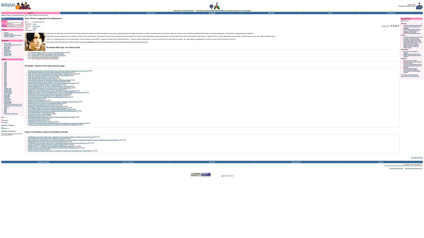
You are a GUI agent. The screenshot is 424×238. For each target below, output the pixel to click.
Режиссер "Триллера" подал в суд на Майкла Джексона (45, 103)
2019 (5, 70)
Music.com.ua (36, 26)
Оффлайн (271, 13)
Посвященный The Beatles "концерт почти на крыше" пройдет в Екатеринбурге (53, 101)
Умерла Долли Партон (414, 33)
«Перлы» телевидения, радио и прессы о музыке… (13, 35)
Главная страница (43, 162)
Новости (30, 13)
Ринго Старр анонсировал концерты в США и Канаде (45, 85)
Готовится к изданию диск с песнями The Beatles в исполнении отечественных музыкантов (56, 123)
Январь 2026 (7, 55)
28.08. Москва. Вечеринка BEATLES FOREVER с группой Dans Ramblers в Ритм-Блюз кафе (223, 10)
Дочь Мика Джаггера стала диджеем (39, 112)
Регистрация (401, 6)
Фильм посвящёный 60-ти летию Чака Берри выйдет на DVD (51, 52)
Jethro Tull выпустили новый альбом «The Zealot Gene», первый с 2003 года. (52, 74)
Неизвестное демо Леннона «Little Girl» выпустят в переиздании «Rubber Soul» (53, 148)
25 (11, 46)
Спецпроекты (391, 13)
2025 (5, 62)
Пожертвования (296, 162)
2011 (5, 80)
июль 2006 (7, 95)
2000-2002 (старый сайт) (11, 113)
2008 (5, 84)
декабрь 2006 (8, 88)
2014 (5, 76)
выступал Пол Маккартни (87, 42)
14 (21, 44)
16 (6, 105)
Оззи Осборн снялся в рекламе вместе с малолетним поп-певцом (48, 97)
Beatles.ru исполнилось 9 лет (37, 100)
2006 (5, 87)
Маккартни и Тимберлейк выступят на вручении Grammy (45, 106)
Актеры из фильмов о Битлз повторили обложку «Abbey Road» (47, 144)
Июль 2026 (7, 47)
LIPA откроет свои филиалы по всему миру (45, 57)
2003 (5, 111)
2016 (5, 74)
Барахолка (212, 13)
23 (8, 46)
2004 (5, 109)
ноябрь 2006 (7, 89)
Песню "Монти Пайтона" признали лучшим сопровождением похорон (50, 109)
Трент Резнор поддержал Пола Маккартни (45, 58)
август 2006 (7, 93)
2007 (5, 85)
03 (6, 44)
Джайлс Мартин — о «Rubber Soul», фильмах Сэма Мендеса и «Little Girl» (51, 146)
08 (13, 44)
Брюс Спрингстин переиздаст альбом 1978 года (43, 105)
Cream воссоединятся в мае (37, 120)
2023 (5, 64)
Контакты (212, 162)
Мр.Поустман (151, 13)
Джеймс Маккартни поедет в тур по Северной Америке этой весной (49, 86)
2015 (5, 75)
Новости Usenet (8, 33)
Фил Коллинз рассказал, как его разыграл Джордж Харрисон (47, 81)
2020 (5, 68)
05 (8, 44)
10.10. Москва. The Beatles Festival (183, 10)
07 (11, 44)
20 (13, 105)
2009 (5, 83)
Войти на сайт (411, 4)
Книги (90, 13)
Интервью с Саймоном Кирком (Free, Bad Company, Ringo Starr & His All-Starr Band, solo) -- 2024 (412, 41)
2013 (5, 78)
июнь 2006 (7, 96)
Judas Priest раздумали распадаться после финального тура (47, 95)
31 (8, 107)
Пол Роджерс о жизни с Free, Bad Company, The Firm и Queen (412, 37)
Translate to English (417, 157)
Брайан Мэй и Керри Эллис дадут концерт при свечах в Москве (48, 94)
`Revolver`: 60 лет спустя (36, 149)
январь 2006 (7, 103)
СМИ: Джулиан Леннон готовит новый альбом (42, 78)
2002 (5, 112)
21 (14, 105)
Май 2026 (6, 50)
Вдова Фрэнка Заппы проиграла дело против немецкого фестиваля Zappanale (52, 111)
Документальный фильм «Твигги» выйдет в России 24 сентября (412, 27)
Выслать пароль (410, 6)
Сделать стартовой (128, 162)
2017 (5, 72)
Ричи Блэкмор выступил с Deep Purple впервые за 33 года (46, 138)
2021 (5, 67)
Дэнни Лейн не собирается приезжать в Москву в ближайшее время (49, 80)
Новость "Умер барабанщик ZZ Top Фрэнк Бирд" (412, 61)
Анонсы (6, 32)
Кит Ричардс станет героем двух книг (39, 114)
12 (18, 44)
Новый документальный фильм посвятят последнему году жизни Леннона (51, 83)
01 (4, 104)
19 (6, 46)
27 (21, 105)
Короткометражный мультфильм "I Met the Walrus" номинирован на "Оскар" (51, 117)
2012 (5, 79)
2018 (5, 71)
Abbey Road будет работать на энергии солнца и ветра (45, 89)
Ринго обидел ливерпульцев (37, 118)
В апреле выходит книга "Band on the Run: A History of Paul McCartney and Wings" (53, 125)
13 (19, 44)
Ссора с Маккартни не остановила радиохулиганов (48, 54)
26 (19, 105)
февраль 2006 (8, 101)
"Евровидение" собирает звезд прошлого (41, 122)
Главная (3, 15)
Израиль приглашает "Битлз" (37, 115)
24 (9, 46)
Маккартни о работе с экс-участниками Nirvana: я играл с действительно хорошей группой (56, 92)
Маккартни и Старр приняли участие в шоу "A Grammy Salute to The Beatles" (52, 91)
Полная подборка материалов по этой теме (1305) (410, 75)
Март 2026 (7, 52)
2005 (5, 108)
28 (4, 107)
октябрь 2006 (7, 91)
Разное (35, 28)
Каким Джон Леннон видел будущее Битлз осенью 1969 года (47, 141)
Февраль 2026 (8, 54)
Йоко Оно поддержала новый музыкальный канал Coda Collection (48, 75)
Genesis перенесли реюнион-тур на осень (41, 77)
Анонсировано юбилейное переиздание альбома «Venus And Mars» (49, 72)
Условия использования (396, 168)
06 (9, 44)
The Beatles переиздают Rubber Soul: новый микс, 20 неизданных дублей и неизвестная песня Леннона (61, 137)
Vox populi (4, 26)
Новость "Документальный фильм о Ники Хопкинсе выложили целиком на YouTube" (412, 65)
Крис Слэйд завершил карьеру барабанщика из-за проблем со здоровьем (412, 31)
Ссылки (330, 13)
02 (4, 44)
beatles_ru (6, 128)
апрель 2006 (7, 99)
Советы (3, 24)
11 (18, 104)
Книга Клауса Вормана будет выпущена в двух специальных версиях (49, 88)
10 (16, 44)
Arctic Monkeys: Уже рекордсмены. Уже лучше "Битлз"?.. (49, 55)
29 (6, 107)
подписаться (11, 133)
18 (9, 105)
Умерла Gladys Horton (35, 98)
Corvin (34, 24)
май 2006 (6, 97)
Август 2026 (7, 43)
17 (4, 46)
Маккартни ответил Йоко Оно (411, 54)
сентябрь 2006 (8, 92)
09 (14, 44)
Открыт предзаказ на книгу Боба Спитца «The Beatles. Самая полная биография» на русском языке (59, 151)
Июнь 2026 (7, 48)
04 (8, 104)
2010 (5, 82)
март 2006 (7, 100)
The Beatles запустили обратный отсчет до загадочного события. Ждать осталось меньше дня (58, 143)
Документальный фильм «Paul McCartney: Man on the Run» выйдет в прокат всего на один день (58, 71)
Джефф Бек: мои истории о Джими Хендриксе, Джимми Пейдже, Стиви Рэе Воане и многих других (411, 45)
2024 (5, 63)
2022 (5, 66)
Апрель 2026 (7, 51)
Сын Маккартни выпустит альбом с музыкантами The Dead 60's (48, 108)
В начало (381, 162)
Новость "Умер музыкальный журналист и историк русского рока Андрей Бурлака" (411, 70)
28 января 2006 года (18, 15)
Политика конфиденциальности (413, 168)
